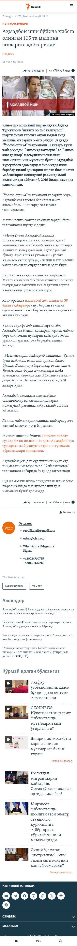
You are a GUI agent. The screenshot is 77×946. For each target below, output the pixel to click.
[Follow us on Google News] (61, 896)
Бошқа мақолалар (61, 872)
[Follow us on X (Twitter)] (51, 896)
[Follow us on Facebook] (24, 896)
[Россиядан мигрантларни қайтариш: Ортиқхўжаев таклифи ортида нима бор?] (16, 777)
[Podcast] (6, 905)
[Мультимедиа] (17, 941)
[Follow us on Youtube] (6, 896)
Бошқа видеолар (61, 761)
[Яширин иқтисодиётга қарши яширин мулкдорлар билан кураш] (16, 742)
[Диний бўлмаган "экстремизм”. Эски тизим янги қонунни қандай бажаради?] (16, 854)
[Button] (33, 70)
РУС (38, 941)
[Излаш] (61, 941)
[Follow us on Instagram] (33, 896)
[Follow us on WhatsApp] (42, 896)
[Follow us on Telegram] (15, 896)
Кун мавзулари (15, 24)
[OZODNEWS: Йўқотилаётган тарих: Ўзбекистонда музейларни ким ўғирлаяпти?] (16, 712)
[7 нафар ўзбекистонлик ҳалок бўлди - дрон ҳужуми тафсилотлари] (16, 686)
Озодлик (8, 54)
